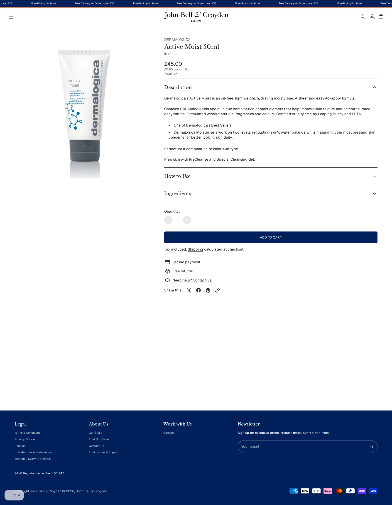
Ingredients (177, 193)
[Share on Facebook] (198, 290)
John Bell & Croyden (91, 491)
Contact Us (96, 446)
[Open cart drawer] (381, 16)
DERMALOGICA (177, 39)
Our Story (95, 433)
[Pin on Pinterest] (208, 290)
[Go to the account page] (372, 16)
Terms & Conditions (28, 433)
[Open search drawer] (363, 16)
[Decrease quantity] (168, 220)
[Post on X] (189, 290)
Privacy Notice (25, 439)
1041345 (58, 473)
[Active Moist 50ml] (85, 107)
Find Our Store (99, 439)
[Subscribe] (371, 446)
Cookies (20, 446)
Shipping (195, 249)
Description (178, 87)
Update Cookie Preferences (33, 452)
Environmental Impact (103, 452)
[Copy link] (217, 290)
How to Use (177, 176)
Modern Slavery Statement (33, 459)
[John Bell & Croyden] (196, 16)
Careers (168, 433)
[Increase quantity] (187, 220)
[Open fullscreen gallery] (147, 169)
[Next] (372, 364)
